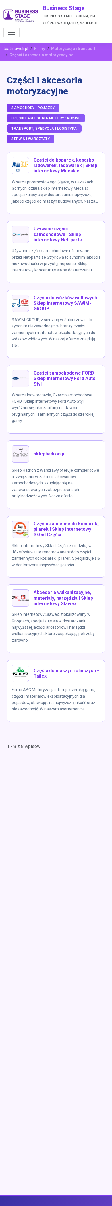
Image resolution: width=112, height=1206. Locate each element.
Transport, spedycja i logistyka (44, 128)
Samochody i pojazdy (33, 108)
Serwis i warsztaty (30, 139)
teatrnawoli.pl (15, 48)
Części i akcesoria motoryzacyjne (45, 118)
